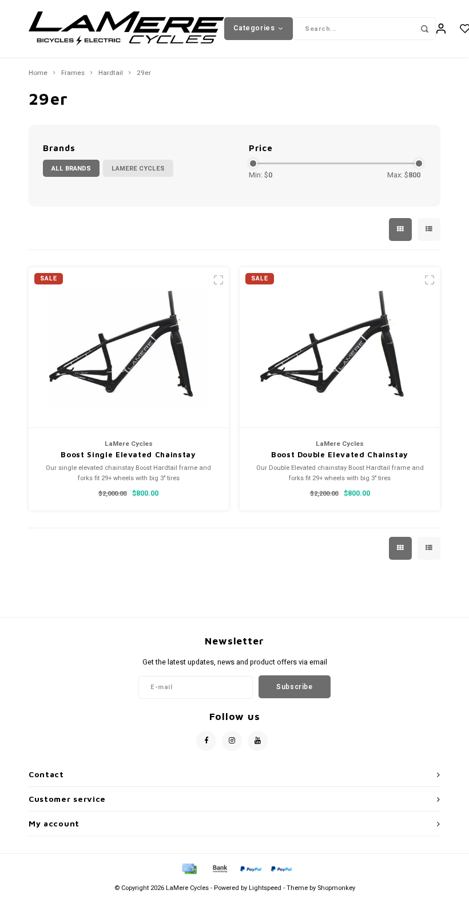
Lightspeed (265, 888)
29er (144, 73)
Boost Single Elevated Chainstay (128, 454)
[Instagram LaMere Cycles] (232, 741)
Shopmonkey (336, 888)
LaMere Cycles (138, 168)
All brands (71, 168)
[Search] (424, 28)
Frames (73, 73)
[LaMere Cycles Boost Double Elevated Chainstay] (340, 347)
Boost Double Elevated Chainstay (339, 454)
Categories (254, 28)
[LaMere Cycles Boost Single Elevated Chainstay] (129, 347)
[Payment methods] (188, 868)
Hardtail (110, 73)
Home (38, 73)
